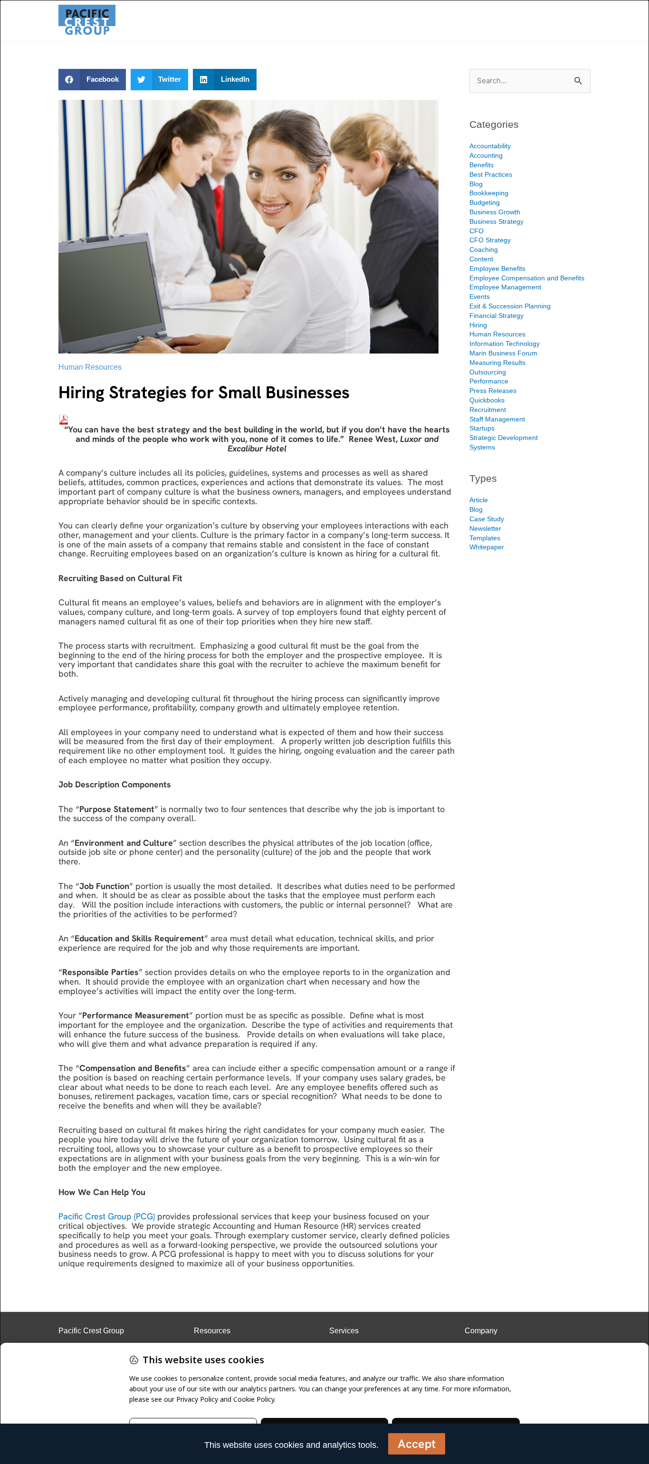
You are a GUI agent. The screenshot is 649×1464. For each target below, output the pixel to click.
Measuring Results (497, 362)
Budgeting (484, 202)
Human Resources (90, 367)
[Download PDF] (63, 418)
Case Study (486, 519)
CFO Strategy (490, 240)
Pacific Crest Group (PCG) (106, 1216)
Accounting (486, 155)
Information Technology (504, 343)
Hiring (478, 325)
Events (479, 296)
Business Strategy (496, 221)
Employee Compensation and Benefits (526, 278)
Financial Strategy (496, 315)
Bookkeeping (488, 193)
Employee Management (505, 287)
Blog (476, 184)
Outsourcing (487, 372)
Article (478, 500)
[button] (92, 79)
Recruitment (487, 409)
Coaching (483, 249)
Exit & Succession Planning (510, 306)
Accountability (490, 146)
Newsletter (485, 528)
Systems (482, 447)
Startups (482, 428)
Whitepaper (486, 547)
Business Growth (494, 212)
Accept (417, 1444)
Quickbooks (487, 400)
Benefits (481, 165)
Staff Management (497, 419)
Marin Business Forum (503, 353)
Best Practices (490, 174)
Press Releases (492, 390)
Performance (488, 381)
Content (481, 259)
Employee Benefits (497, 268)
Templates (484, 538)
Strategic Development (503, 437)
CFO (476, 231)
